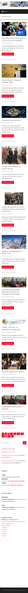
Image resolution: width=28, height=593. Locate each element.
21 (11, 433)
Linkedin (4, 531)
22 (15, 433)
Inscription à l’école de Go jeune (11, 455)
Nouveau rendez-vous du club (13, 372)
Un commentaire (8, 313)
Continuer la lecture (8, 54)
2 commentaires (8, 391)
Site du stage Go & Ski (8, 523)
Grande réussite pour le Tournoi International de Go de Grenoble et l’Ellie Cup (13, 209)
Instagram (4, 529)
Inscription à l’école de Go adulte (11, 461)
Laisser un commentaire (10, 59)
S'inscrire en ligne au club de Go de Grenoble (13, 521)
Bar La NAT (16, 477)
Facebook (4, 527)
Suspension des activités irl (11, 120)
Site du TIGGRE (6, 525)
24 (22, 433)
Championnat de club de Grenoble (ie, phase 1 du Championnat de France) (11, 292)
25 (3, 436)
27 (9, 436)
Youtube (4, 533)
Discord (4, 535)
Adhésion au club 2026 (9, 452)
